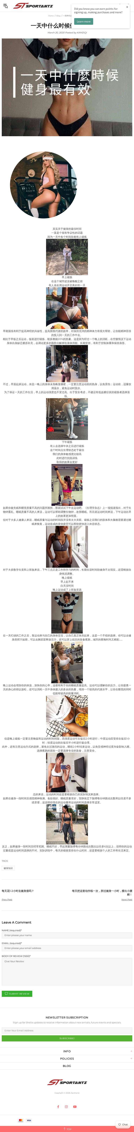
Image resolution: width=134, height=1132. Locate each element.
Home (51, 16)
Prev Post (7, 899)
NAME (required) (11, 930)
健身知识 (8, 868)
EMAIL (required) (11, 943)
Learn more (84, 21)
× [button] (127, 7)
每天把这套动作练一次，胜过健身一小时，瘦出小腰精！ (102, 892)
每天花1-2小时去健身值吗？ (18, 891)
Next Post (126, 899)
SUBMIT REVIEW (19, 993)
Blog (58, 16)
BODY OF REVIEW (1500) (16, 956)
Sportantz (33, 6)
